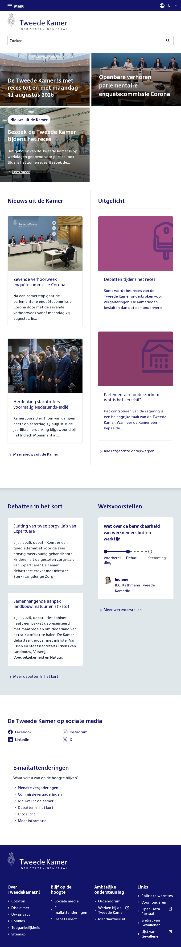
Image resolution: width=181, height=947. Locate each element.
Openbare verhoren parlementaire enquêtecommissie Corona (134, 85)
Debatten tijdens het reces (129, 279)
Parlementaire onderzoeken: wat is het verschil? (131, 397)
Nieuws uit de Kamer (33, 801)
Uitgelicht (24, 814)
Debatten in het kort (33, 808)
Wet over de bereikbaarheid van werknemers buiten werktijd (132, 532)
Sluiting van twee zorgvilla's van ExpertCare (44, 528)
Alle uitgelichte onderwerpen (129, 451)
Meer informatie (32, 820)
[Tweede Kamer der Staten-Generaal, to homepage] (37, 21)
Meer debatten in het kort (35, 676)
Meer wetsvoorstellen (123, 609)
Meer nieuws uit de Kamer (35, 454)
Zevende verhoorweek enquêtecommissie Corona (39, 282)
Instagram (74, 733)
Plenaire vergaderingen (35, 788)
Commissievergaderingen (37, 794)
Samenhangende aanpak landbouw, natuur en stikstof (41, 603)
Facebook (20, 733)
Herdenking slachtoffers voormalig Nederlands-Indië (40, 404)
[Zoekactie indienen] (168, 40)
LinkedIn (18, 740)
